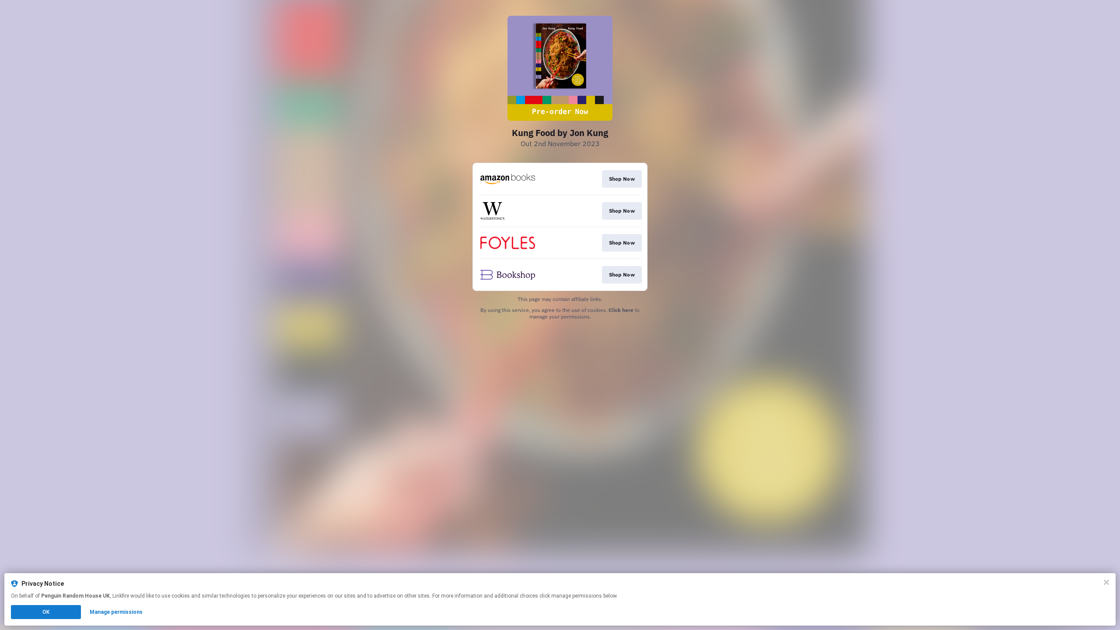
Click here (621, 310)
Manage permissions (116, 612)
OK (45, 612)
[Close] (1106, 582)
